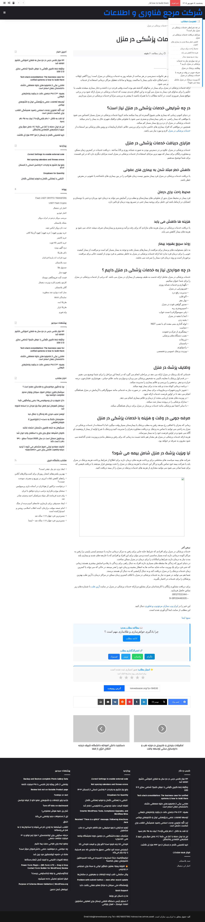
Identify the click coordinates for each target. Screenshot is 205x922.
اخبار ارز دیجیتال (59, 208)
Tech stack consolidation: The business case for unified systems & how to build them (128, 3)
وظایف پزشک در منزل (191, 68)
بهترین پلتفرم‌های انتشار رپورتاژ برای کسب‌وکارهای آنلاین (40, 474)
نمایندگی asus (60, 297)
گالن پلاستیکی (60, 287)
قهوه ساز (62, 272)
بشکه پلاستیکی (60, 223)
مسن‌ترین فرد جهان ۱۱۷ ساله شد (50, 516)
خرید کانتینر (61, 237)
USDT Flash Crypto (57, 203)
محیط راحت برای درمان (189, 48)
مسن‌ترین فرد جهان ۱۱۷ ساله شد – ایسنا (46, 520)
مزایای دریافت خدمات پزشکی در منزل (186, 36)
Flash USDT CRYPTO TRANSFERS (50, 198)
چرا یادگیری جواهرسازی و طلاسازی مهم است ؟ (131, 631)
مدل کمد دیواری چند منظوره (54, 292)
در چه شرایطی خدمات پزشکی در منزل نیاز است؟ (186, 29)
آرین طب (95, 586)
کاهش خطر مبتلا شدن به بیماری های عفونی (184, 43)
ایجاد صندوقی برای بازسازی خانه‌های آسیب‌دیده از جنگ (40, 503)
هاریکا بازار (61, 307)
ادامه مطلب (131, 638)
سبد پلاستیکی (60, 262)
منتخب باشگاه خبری (56, 460)
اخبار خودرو (61, 213)
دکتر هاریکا (62, 252)
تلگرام (149, 656)
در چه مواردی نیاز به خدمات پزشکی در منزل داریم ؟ (188, 62)
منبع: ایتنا (186, 617)
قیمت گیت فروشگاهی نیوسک (54, 277)
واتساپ (137, 656)
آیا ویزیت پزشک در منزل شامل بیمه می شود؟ (187, 81)
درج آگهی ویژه (60, 247)
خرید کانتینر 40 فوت (58, 242)
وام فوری (62, 312)
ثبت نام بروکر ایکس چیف (55, 228)
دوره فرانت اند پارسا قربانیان (54, 257)
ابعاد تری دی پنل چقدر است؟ (52, 469)
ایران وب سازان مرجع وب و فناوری (162, 606)
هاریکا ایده (62, 302)
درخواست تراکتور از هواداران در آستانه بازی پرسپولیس (40, 486)
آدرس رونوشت (114, 688)
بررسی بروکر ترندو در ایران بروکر (52, 218)
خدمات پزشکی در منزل (179, 130)
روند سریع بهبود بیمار (190, 57)
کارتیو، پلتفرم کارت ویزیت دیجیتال (52, 282)
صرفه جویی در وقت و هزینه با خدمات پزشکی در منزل (187, 74)
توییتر (126, 656)
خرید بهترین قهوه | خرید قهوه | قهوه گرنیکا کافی (46, 233)
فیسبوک (114, 656)
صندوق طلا (61, 267)
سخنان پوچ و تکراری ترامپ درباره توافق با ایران (43, 491)
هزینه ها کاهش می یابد (189, 52)
